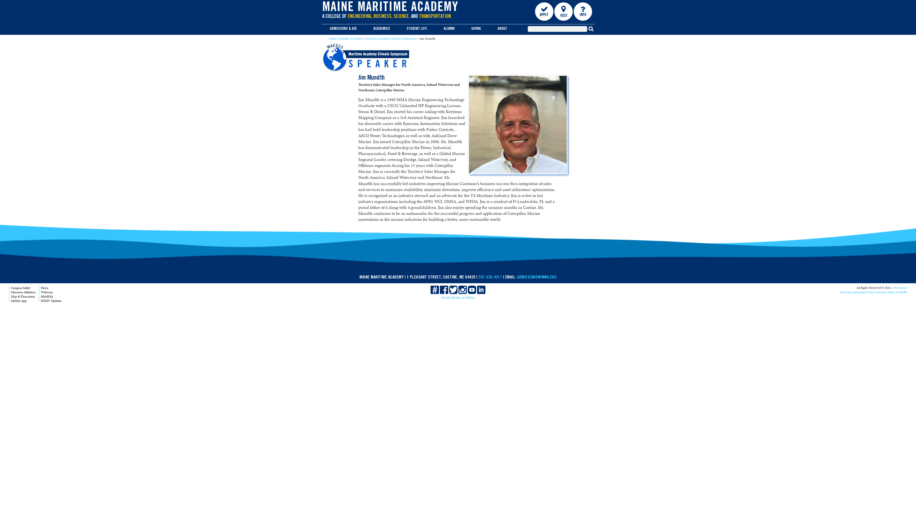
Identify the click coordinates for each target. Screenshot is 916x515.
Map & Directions (23, 296)
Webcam (46, 292)
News (44, 288)
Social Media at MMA (458, 297)
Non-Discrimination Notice (857, 292)
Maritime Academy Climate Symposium (391, 38)
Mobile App (19, 301)
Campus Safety (20, 288)
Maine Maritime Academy (390, 8)
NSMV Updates (51, 301)
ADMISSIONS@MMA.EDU (537, 277)
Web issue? (900, 288)
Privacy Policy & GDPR (892, 292)
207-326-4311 (490, 277)
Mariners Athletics (23, 292)
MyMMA (47, 296)
